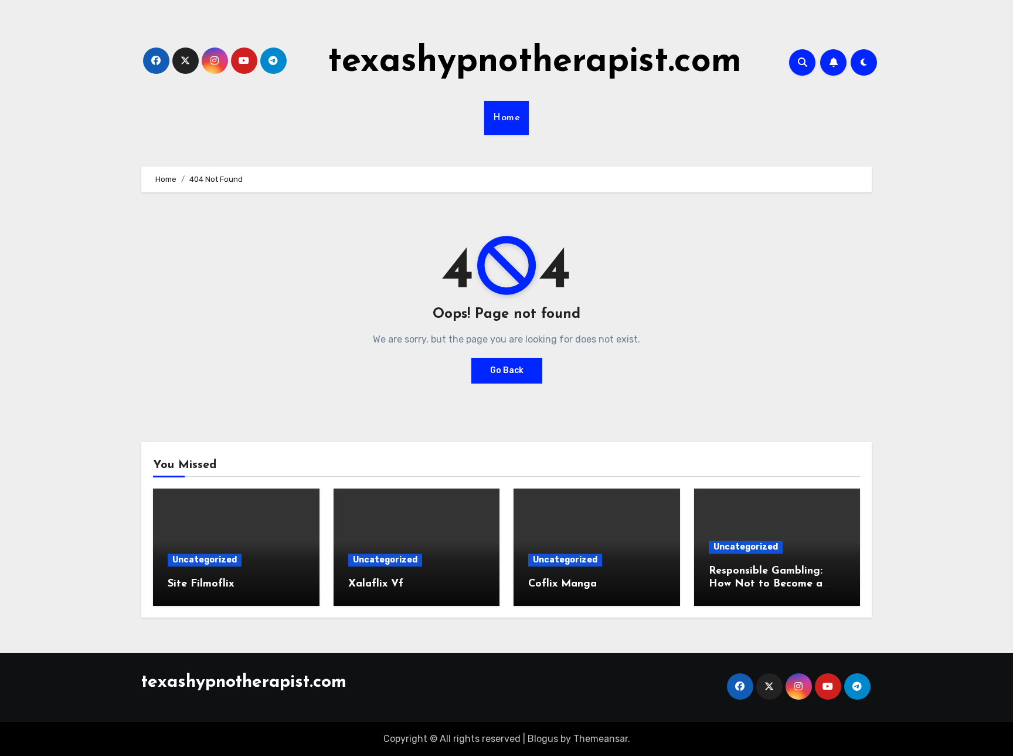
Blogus (543, 738)
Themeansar (600, 738)
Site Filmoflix (201, 584)
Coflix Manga (562, 584)
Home (506, 118)
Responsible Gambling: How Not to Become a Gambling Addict (765, 584)
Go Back (507, 370)
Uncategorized (204, 560)
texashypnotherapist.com (535, 62)
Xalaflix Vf (375, 584)
